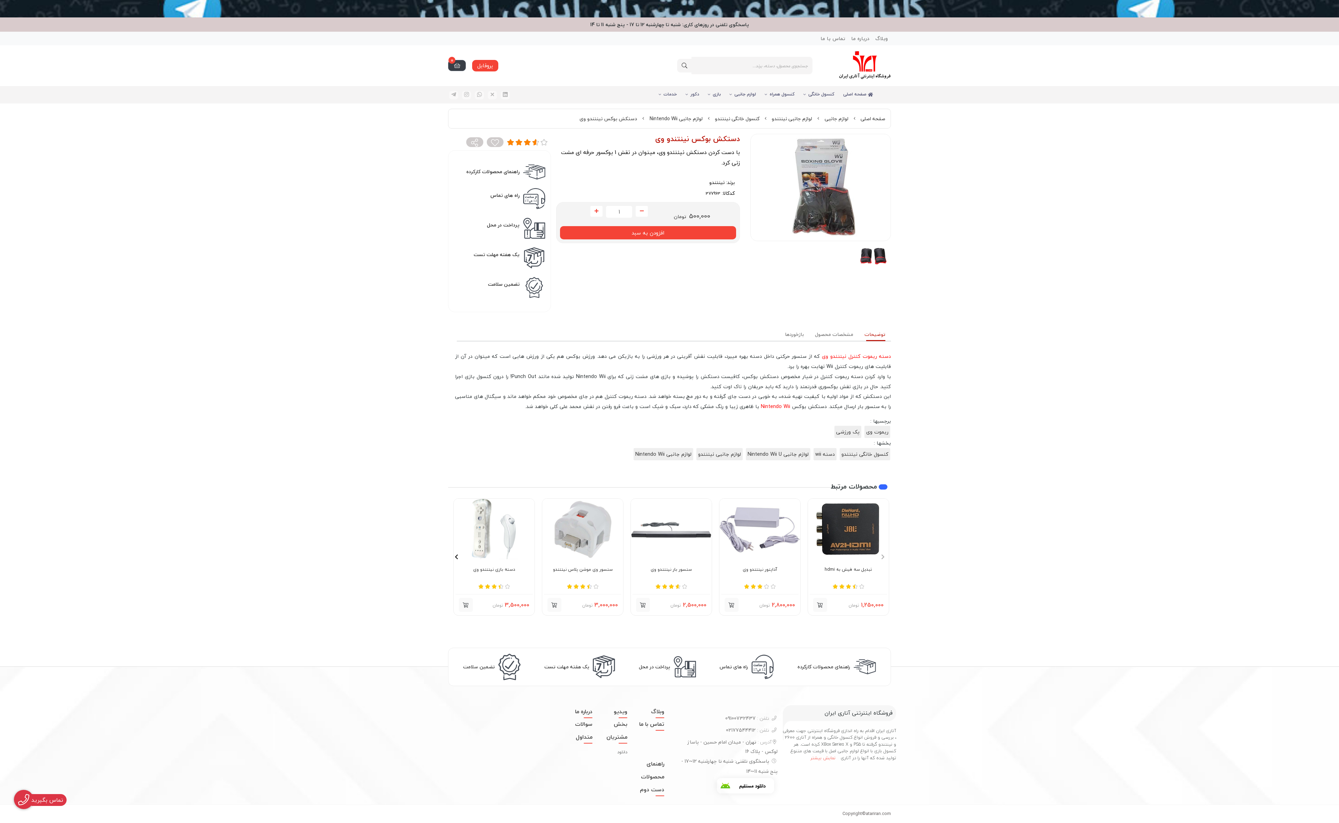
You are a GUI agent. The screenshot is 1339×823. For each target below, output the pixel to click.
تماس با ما (832, 38)
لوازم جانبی (745, 94)
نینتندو (717, 182)
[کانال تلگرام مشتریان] (669, 8)
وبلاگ (881, 38)
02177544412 (747, 730)
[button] (820, 605)
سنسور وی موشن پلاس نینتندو (583, 569)
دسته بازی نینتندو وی (494, 569)
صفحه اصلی (855, 94)
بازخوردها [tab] (794, 334)
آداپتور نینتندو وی (760, 569)
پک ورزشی (848, 432)
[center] (684, 65)
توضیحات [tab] (874, 334)
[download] (745, 785)
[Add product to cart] (732, 605)
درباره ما (860, 38)
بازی (717, 94)
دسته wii (825, 454)
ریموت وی (877, 432)
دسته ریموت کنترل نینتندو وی (856, 356)
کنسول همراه (782, 94)
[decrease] (642, 211)
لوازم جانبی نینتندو (792, 118)
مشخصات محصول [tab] (834, 334)
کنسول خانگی (821, 94)
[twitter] (492, 95)
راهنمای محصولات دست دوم (652, 776)
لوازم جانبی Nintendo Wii (676, 118)
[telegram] (453, 95)
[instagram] (466, 95)
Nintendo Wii (775, 406)
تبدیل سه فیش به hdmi (848, 569)
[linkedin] (505, 95)
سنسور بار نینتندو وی (671, 569)
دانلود (622, 752)
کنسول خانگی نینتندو (737, 118)
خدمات (670, 94)
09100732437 (747, 718)
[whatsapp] (479, 95)
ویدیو (620, 711)
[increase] (596, 211)
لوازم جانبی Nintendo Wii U (778, 454)
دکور (694, 94)
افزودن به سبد (647, 232)
